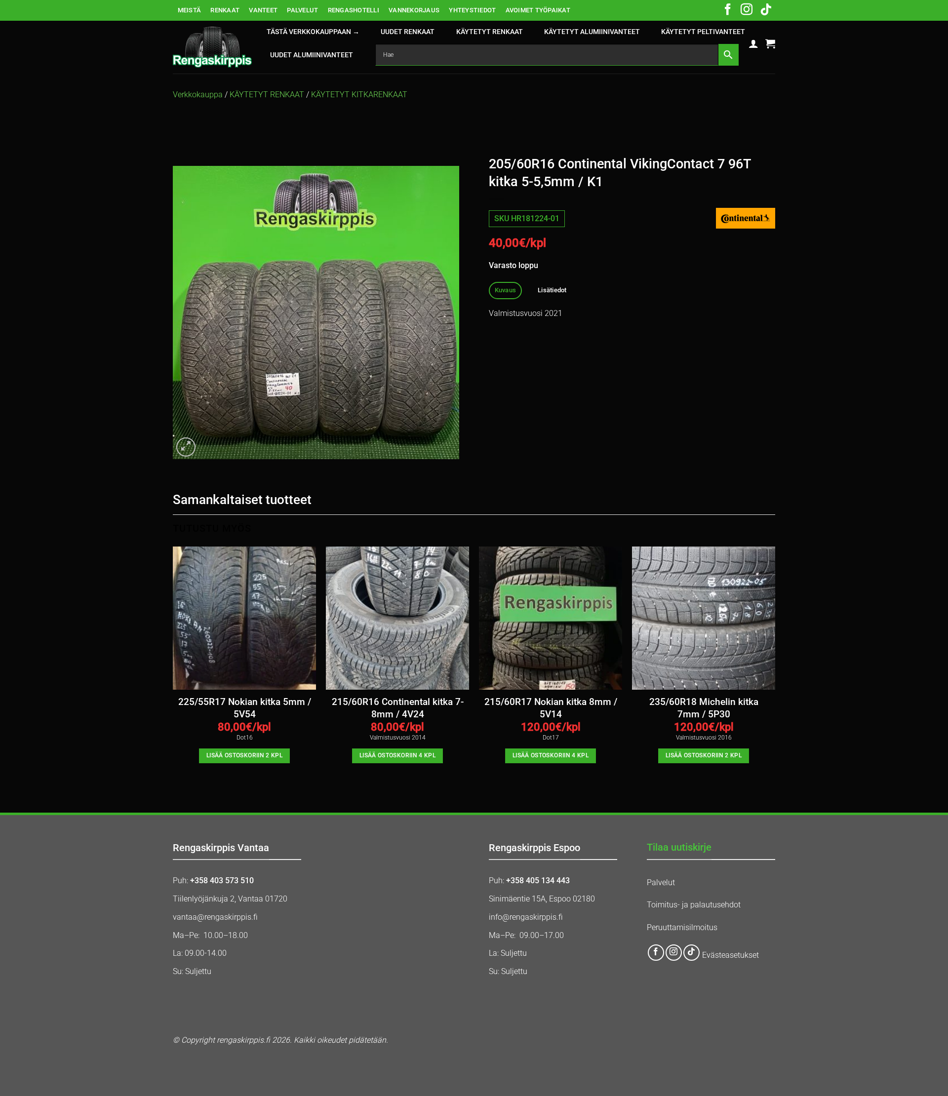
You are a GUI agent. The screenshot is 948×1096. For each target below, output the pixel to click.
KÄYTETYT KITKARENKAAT (359, 94)
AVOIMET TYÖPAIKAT (538, 10)
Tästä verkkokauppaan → (313, 32)
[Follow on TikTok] (766, 10)
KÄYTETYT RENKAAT (489, 32)
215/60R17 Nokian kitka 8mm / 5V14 (550, 708)
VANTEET (263, 10)
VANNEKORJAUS (414, 10)
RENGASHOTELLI (353, 10)
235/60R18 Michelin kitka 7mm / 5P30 (703, 708)
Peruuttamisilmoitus (682, 927)
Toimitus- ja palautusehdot (694, 904)
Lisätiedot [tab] (552, 290)
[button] (753, 43)
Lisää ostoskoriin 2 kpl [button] (244, 755)
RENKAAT (224, 10)
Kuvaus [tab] (505, 290)
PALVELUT (302, 10)
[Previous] (173, 664)
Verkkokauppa (198, 94)
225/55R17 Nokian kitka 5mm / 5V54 (244, 708)
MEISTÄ (189, 10)
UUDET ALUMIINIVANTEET (311, 55)
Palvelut (661, 882)
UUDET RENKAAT (407, 32)
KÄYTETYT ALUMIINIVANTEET (592, 32)
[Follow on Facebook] (728, 10)
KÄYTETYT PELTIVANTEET (703, 32)
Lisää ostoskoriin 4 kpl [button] (397, 755)
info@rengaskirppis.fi (526, 917)
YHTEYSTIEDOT (472, 10)
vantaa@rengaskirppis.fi (215, 917)
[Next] (774, 664)
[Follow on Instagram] (746, 10)
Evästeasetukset (730, 955)
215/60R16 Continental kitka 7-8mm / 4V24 (398, 708)
